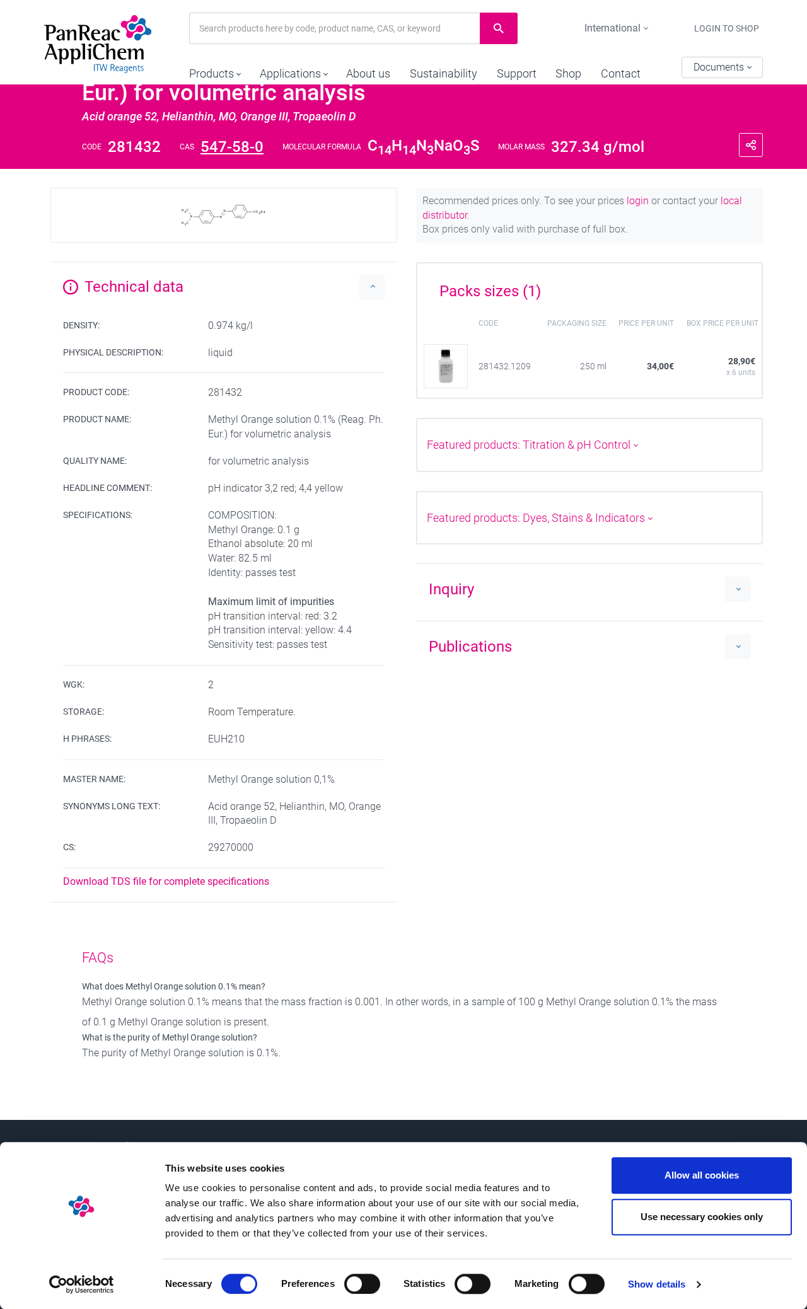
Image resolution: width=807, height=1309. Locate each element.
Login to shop (726, 28)
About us (368, 73)
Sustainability (443, 73)
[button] (215, 70)
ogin (639, 201)
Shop (568, 73)
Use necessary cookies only (702, 1216)
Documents (720, 67)
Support (517, 73)
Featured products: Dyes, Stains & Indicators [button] (537, 517)
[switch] (362, 1284)
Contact (621, 73)
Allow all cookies (702, 1175)
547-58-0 (232, 147)
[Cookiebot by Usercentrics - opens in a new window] (81, 1284)
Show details (656, 1284)
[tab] (589, 286)
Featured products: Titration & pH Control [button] (530, 444)
